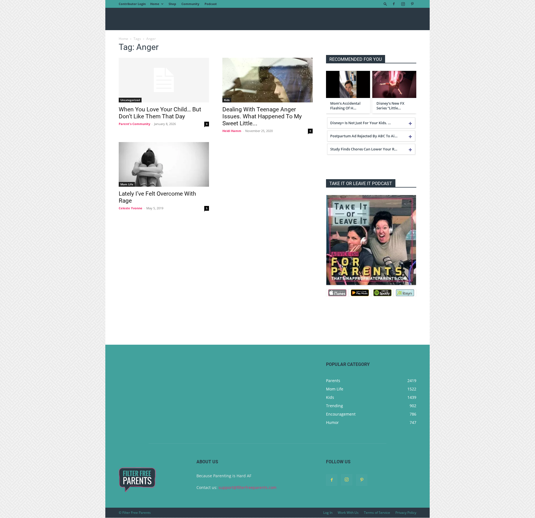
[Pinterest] (412, 4)
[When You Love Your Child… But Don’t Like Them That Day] (164, 80)
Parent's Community (134, 124)
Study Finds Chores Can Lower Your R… (363, 149)
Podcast (211, 4)
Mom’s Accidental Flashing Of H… (345, 106)
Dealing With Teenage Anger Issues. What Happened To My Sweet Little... (262, 116)
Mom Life (126, 184)
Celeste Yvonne (130, 208)
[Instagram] (403, 4)
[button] (385, 4)
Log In (327, 512)
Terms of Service (377, 512)
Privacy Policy (405, 512)
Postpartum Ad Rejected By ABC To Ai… (364, 135)
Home (154, 4)
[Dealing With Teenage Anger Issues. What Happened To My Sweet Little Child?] (267, 80)
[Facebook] (394, 4)
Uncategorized (130, 100)
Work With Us (348, 512)
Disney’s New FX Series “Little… (390, 106)
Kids (227, 100)
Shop (172, 4)
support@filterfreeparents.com (247, 487)
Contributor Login (132, 4)
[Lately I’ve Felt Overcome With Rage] (164, 164)
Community (190, 4)
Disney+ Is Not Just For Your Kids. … (360, 122)
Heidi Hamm (231, 131)
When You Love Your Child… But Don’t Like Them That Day (160, 113)
